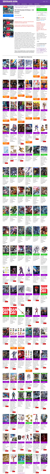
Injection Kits (32, 6)
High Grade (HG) (19, 7)
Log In (44, 1)
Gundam (25, 7)
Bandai (26, 6)
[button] (46, 1)
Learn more (42, 20)
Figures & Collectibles (19, 6)
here (45, 15)
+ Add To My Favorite (19, 17)
